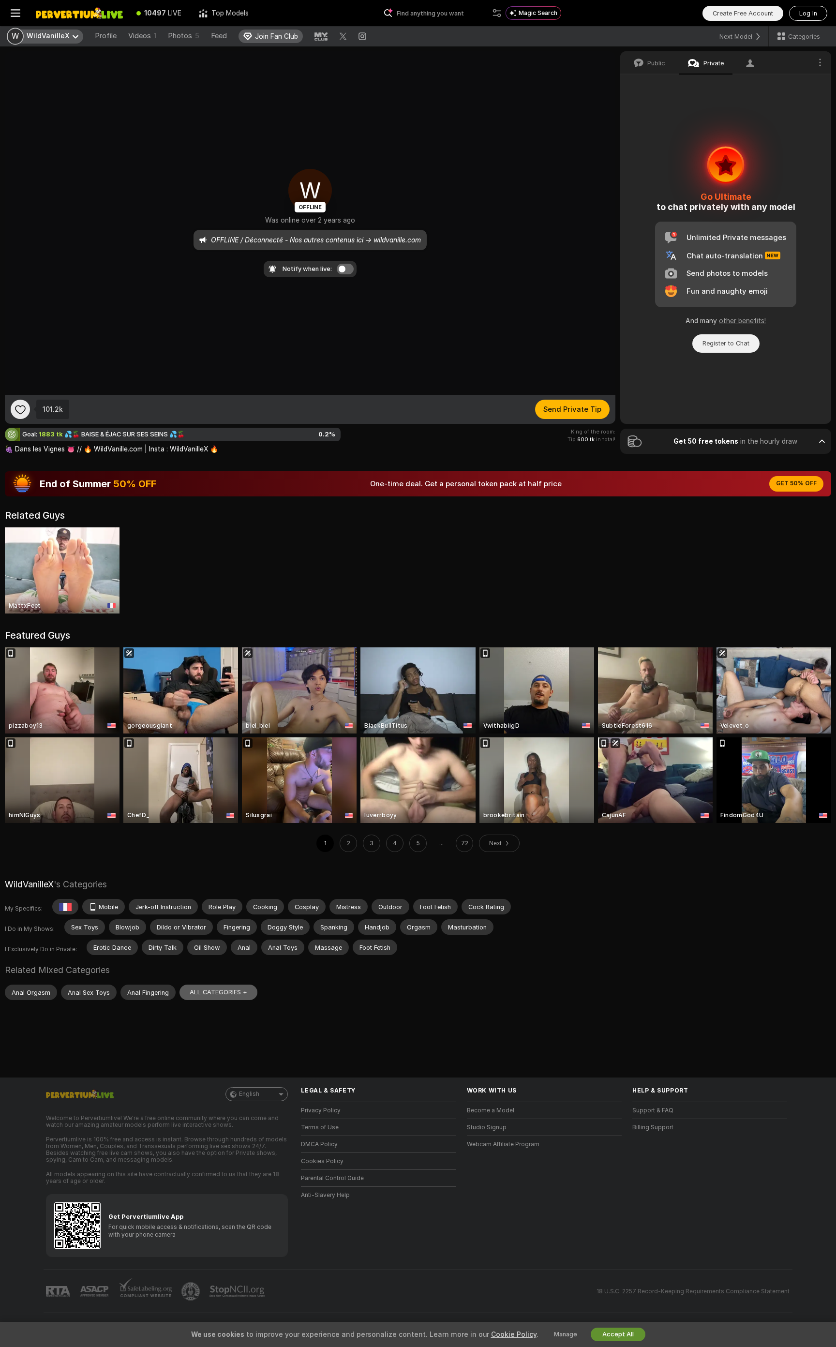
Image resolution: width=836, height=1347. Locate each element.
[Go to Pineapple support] (191, 1291)
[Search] (497, 13)
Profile (106, 35)
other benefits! (742, 321)
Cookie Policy (514, 1334)
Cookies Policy (322, 1161)
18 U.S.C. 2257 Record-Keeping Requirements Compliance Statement (693, 1291)
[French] (65, 906)
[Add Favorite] (20, 409)
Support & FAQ (652, 1110)
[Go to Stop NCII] (238, 1291)
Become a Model (490, 1110)
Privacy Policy (321, 1110)
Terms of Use (320, 1127)
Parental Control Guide (332, 1178)
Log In (808, 13)
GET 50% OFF (796, 483)
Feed (219, 35)
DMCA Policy (319, 1144)
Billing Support (652, 1127)
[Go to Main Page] (79, 13)
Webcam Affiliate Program (503, 1144)
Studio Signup (487, 1127)
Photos (183, 35)
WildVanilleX (29, 884)
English (249, 1094)
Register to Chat (725, 343)
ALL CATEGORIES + (218, 992)
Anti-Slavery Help (325, 1195)
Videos (142, 35)
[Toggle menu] (15, 13)
